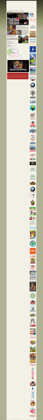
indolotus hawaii (13, 74)
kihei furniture (10, 75)
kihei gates (13, 75)
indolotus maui (19, 74)
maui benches (21, 76)
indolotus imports (16, 74)
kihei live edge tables (22, 75)
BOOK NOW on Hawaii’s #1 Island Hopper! (32, 269)
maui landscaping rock (14, 77)
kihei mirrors (25, 75)
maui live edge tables (20, 77)
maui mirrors (23, 77)
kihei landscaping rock (15, 75)
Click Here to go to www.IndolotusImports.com (10, 41)
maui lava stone (17, 77)
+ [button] (20, 56)
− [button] (20, 57)
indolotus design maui (10, 74)
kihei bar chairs (25, 74)
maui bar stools (12, 76)
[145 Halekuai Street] (14, 52)
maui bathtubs (18, 76)
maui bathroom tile (15, 76)
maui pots (25, 77)
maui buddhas (26, 76)
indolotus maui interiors (22, 74)
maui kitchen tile (10, 77)
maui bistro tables (23, 76)
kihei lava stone (19, 75)
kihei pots (27, 75)
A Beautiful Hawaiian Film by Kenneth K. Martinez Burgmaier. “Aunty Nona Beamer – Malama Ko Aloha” (33, 365)
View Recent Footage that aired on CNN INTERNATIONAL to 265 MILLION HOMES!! (33, 337)
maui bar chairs (10, 76)
